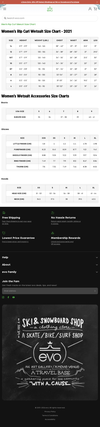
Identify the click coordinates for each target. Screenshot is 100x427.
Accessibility (50, 419)
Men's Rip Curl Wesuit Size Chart (18, 24)
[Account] (90, 8)
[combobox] (50, 18)
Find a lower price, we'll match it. (15, 241)
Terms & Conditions (50, 415)
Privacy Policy (50, 411)
